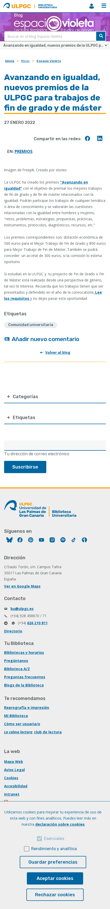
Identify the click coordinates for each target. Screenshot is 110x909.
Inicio (9, 61)
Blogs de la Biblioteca (24, 685)
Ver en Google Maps (22, 586)
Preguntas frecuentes (24, 676)
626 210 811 (37, 622)
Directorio (13, 631)
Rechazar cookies (55, 895)
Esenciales (54, 838)
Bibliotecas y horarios (24, 652)
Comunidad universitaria (30, 325)
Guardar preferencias (53, 862)
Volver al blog (57, 352)
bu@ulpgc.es (22, 608)
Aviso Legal (14, 769)
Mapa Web (13, 761)
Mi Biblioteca (16, 715)
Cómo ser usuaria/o (22, 723)
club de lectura (48, 732)
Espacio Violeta (49, 61)
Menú (104, 6)
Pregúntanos (16, 660)
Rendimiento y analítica (54, 848)
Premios (23, 151)
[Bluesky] (9, 540)
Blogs (25, 61)
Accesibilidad (15, 786)
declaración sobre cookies (60, 824)
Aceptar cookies (55, 878)
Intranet (11, 794)
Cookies (11, 777)
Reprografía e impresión (26, 707)
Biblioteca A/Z (17, 668)
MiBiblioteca (91, 6)
